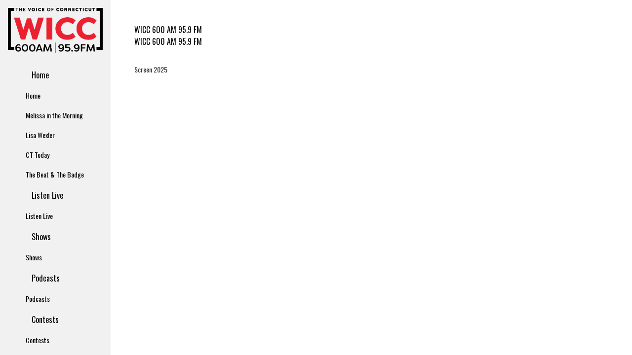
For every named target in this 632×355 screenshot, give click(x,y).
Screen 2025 (150, 69)
